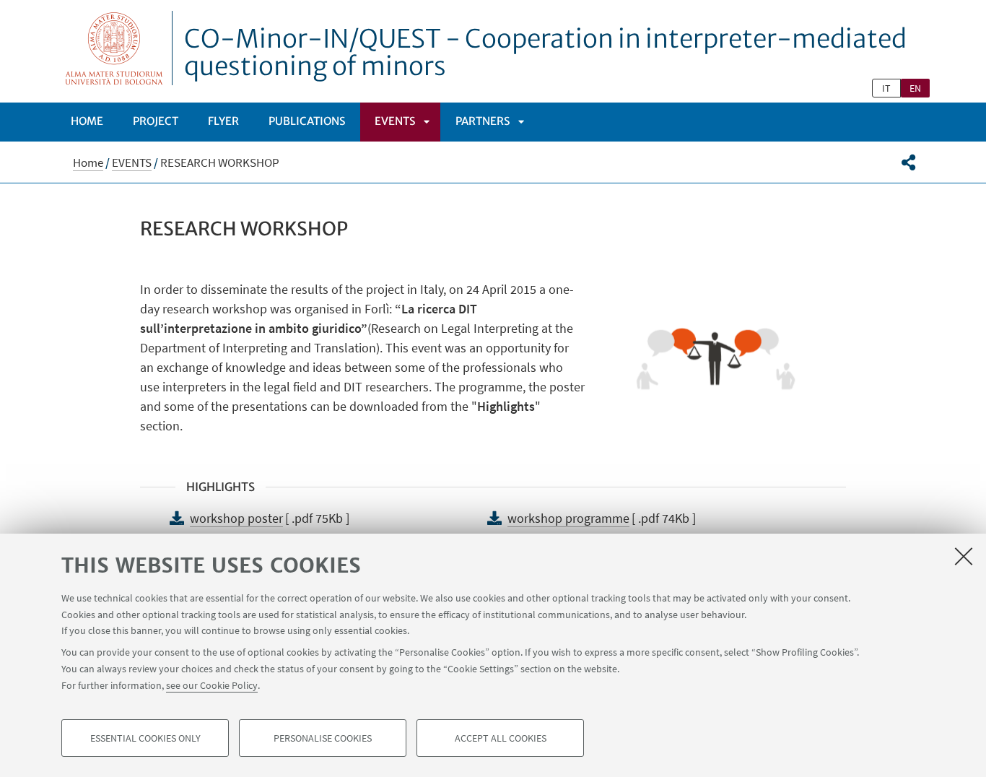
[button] (908, 162)
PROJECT (155, 121)
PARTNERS (482, 121)
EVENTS (395, 121)
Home (87, 121)
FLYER (223, 121)
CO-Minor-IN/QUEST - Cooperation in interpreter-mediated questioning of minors (545, 52)
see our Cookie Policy (212, 684)
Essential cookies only (145, 738)
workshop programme (568, 518)
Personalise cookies (323, 738)
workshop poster (236, 518)
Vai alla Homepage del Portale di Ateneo (114, 48)
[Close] (963, 556)
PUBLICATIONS (307, 121)
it (886, 88)
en (915, 88)
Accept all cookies (500, 738)
